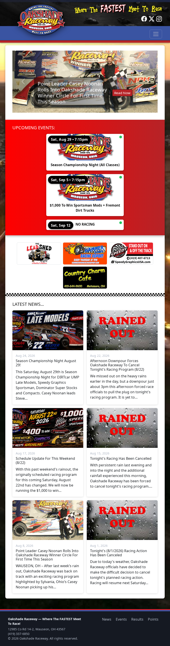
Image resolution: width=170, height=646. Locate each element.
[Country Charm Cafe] (85, 277)
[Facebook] (144, 19)
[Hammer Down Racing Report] (85, 253)
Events (121, 619)
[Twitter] (152, 19)
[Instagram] (159, 19)
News (106, 619)
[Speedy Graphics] (131, 253)
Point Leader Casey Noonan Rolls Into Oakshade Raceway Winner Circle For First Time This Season (72, 92)
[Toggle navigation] (156, 34)
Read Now (122, 93)
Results (137, 619)
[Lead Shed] (39, 253)
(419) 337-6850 (18, 634)
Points (153, 619)
